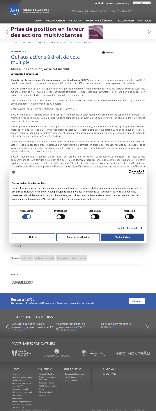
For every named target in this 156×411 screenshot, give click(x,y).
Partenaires (17, 398)
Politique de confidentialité (32, 410)
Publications (75, 20)
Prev (7, 32)
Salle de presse (126, 20)
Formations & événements (100, 20)
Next (150, 32)
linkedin (96, 3)
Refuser (33, 237)
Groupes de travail (20, 389)
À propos (16, 374)
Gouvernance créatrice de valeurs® (22, 384)
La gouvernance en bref (22, 392)
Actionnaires (27, 258)
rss (102, 3)
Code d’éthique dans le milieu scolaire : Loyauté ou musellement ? (32, 325)
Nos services (144, 20)
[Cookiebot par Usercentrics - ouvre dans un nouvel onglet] (131, 172)
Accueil (14, 42)
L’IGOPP (38, 20)
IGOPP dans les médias (45, 42)
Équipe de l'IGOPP (20, 380)
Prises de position (55, 20)
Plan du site (16, 410)
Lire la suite (17, 246)
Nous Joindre (110, 4)
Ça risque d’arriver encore (116, 323)
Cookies (46, 410)
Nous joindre (18, 395)
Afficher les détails (128, 228)
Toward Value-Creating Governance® (22, 405)
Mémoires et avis (45, 392)
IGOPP (28, 9)
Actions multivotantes (44, 258)
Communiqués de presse (75, 374)
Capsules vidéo (45, 395)
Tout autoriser (122, 237)
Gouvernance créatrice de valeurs (71, 258)
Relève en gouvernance (22, 401)
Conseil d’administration (22, 377)
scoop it (111, 374)
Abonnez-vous (122, 4)
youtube (99, 3)
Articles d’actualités (46, 374)
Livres (41, 389)
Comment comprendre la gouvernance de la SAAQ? (70, 325)
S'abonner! (137, 301)
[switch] (61, 216)
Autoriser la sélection (78, 237)
